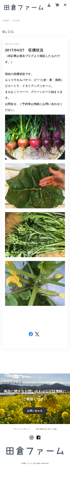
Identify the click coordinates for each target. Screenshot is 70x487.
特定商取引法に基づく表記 (46, 429)
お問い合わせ (35, 410)
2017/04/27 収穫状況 (24, 50)
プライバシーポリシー (22, 429)
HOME (5, 21)
